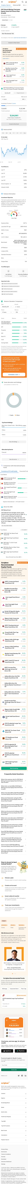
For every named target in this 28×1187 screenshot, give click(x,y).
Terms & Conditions (6, 1154)
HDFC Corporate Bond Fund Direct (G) (10, 478)
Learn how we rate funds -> (20, 37)
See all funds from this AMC (13, 557)
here (21, 1183)
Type (2, 304)
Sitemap (3, 1164)
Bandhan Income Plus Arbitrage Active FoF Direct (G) (10, 483)
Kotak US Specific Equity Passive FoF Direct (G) (10, 497)
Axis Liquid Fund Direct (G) (10, 488)
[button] (14, 1094)
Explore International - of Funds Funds (13, 501)
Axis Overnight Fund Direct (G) (9, 492)
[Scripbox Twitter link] (18, 1075)
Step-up (16, 309)
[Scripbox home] (12, 2)
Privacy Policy (4, 1149)
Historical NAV (17, 5)
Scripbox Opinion (6, 5)
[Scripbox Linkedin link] (25, 1075)
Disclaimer (3, 1159)
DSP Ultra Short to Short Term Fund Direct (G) (11, 548)
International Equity (5, 15)
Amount (3, 96)
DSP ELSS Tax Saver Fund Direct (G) (11, 534)
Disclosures (4, 1151)
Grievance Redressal (6, 1161)
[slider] (6, 106)
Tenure (2, 309)
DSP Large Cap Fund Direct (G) (11, 552)
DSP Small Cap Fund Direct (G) (11, 538)
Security (3, 1156)
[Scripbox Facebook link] (21, 1075)
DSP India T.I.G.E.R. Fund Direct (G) (10, 543)
